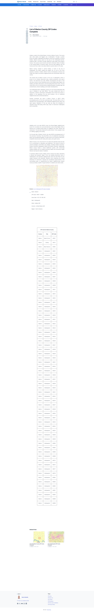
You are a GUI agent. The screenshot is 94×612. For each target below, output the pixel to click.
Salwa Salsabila (25, 597)
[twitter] (27, 34)
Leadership (49, 1)
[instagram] (24, 603)
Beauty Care (35, 1)
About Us (51, 597)
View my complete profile (23, 600)
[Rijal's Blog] (21, 2)
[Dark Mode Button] (74, 1)
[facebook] (27, 31)
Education (59, 1)
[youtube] (22, 603)
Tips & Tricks (43, 1)
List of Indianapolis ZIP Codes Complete (41, 189)
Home (50, 596)
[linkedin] (26, 603)
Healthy (30, 1)
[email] (27, 43)
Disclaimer (51, 601)
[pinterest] (27, 40)
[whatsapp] (27, 36)
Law (54, 1)
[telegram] (27, 38)
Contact (50, 599)
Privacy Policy (52, 604)
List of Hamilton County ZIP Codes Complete (37, 544)
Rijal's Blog (49, 609)
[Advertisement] (47, 16)
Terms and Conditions (53, 602)
